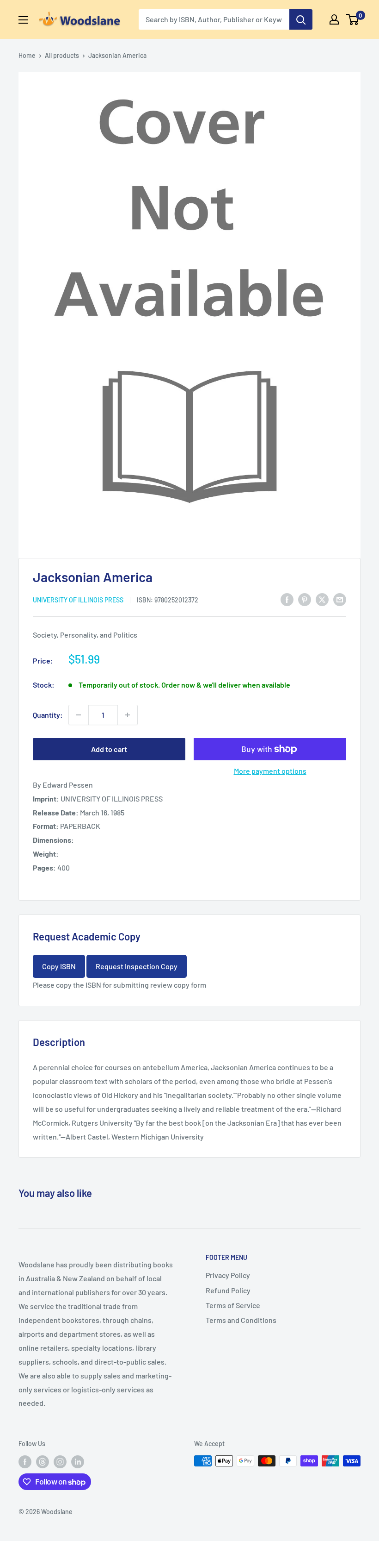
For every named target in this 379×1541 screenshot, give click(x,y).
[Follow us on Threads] (42, 1461)
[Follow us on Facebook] (24, 1461)
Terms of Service (233, 1305)
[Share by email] (339, 599)
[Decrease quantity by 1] (78, 715)
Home (27, 55)
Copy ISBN (59, 966)
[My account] (334, 19)
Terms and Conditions (241, 1319)
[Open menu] (23, 20)
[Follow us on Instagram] (60, 1461)
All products (62, 55)
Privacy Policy (228, 1275)
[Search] (300, 19)
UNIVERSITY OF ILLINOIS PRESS (78, 600)
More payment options (270, 770)
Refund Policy (228, 1290)
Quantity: (48, 714)
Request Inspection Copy (136, 966)
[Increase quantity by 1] (127, 715)
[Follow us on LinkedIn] (77, 1461)
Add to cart (109, 749)
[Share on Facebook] (287, 599)
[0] (353, 19)
